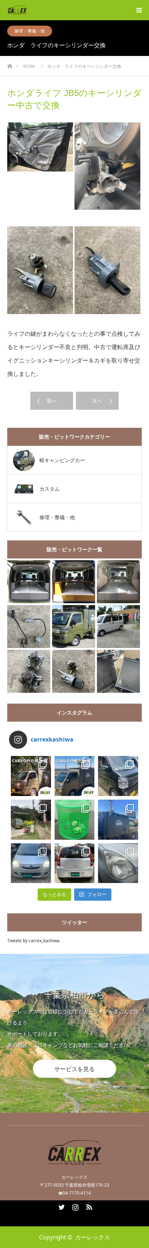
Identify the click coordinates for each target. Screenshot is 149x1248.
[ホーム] (9, 64)
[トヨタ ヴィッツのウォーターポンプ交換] (28, 671)
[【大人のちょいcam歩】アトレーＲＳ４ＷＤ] (28, 581)
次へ (97, 400)
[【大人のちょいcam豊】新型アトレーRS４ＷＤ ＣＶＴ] (118, 581)
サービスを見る (74, 1069)
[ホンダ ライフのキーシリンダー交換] (73, 671)
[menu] (139, 10)
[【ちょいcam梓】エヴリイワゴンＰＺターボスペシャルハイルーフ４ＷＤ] (73, 581)
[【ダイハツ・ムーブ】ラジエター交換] (118, 671)
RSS (88, 1205)
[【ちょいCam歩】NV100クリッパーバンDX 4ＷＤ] (118, 626)
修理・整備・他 (29, 31)
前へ (52, 400)
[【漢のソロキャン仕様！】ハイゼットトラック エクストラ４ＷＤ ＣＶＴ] (73, 626)
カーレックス (92, 1237)
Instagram (74, 1205)
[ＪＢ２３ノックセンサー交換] (28, 626)
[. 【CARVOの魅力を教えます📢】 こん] (75, 776)
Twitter (60, 1205)
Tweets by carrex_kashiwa (33, 941)
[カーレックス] (27, 10)
